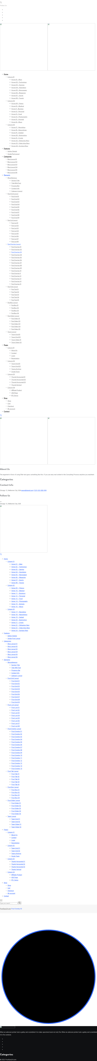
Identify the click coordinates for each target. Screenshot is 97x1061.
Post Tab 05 (15, 300)
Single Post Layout (13, 154)
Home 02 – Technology (19, 82)
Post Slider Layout (13, 316)
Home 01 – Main (16, 79)
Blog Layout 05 (12, 170)
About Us (14, 350)
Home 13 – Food (16, 114)
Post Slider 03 (15, 324)
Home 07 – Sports (17, 95)
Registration (15, 358)
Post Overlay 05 (16, 257)
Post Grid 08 (15, 215)
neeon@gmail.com (27, 490)
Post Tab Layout (13, 286)
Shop (5, 398)
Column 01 (11, 77)
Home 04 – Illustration (18, 87)
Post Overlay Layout (14, 244)
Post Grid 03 (15, 202)
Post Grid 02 (15, 199)
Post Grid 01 (15, 196)
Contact (13, 353)
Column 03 (11, 125)
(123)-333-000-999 (40, 490)
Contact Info (15, 188)
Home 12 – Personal (17, 111)
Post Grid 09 (15, 217)
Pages (6, 345)
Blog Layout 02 (12, 162)
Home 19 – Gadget (17, 133)
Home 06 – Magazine (18, 93)
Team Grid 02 (16, 337)
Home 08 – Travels (17, 98)
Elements (7, 175)
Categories (8, 156)
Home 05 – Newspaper (19, 90)
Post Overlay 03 (16, 252)
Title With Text (16, 183)
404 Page (14, 393)
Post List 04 (15, 231)
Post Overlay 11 (16, 273)
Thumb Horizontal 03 (18, 382)
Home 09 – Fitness (17, 103)
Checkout (11, 406)
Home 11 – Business (17, 109)
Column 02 (11, 101)
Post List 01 (14, 223)
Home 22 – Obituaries (20, 140)
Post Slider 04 (15, 326)
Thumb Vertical (16, 385)
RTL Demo (14, 395)
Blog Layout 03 (12, 164)
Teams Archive (16, 369)
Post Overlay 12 (16, 276)
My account (11, 409)
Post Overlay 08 (16, 265)
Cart (9, 403)
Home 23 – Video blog (20, 143)
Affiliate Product (16, 390)
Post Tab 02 (15, 292)
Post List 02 (15, 225)
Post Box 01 (14, 305)
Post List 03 (15, 228)
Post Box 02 (15, 308)
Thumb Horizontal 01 (18, 377)
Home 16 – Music (16, 122)
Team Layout (12, 332)
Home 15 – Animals (17, 119)
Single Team (15, 371)
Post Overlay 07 (16, 263)
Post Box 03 (15, 310)
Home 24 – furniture (19, 146)
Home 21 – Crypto (17, 138)
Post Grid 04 (15, 204)
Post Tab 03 (15, 294)
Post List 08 (15, 241)
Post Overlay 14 (16, 281)
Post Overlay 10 (16, 271)
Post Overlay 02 (16, 249)
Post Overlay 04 (16, 255)
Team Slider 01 (16, 340)
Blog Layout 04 (12, 167)
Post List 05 (15, 233)
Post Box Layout (13, 302)
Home (6, 74)
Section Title (15, 180)
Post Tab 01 (15, 289)
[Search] (1, 3)
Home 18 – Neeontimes (19, 130)
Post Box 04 (15, 313)
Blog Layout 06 (12, 172)
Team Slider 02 (16, 342)
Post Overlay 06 (16, 260)
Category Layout (16, 191)
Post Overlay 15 (16, 284)
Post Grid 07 (15, 212)
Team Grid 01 (15, 334)
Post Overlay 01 (16, 247)
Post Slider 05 (15, 329)
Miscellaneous (12, 178)
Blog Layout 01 (12, 159)
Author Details (12, 151)
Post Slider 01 (15, 318)
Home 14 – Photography (19, 117)
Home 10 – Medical (17, 106)
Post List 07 (15, 239)
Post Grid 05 (15, 207)
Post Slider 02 (15, 321)
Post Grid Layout (13, 194)
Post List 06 (15, 236)
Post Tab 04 (15, 297)
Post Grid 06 (15, 209)
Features (7, 149)
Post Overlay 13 (16, 279)
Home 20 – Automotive (19, 135)
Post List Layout (12, 220)
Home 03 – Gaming (17, 85)
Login (13, 356)
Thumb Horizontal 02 (18, 379)
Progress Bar (15, 186)
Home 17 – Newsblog (18, 127)
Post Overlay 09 (16, 268)
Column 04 (11, 387)
